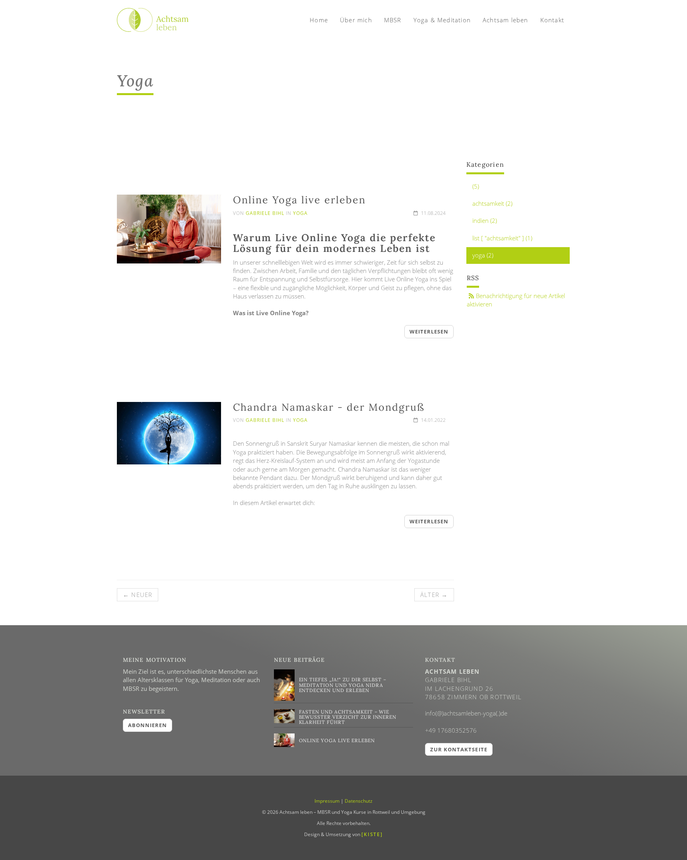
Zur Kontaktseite (458, 749)
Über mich (356, 20)
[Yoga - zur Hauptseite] (152, 16)
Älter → (434, 595)
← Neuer (137, 595)
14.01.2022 (433, 420)
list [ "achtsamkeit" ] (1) (502, 238)
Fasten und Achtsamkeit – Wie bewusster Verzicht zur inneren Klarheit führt (348, 717)
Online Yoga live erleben (299, 199)
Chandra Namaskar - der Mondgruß (329, 407)
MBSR (393, 20)
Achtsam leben (505, 20)
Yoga (300, 213)
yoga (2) (482, 255)
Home (319, 20)
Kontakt (552, 20)
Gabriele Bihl (265, 213)
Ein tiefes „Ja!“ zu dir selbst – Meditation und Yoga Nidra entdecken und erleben (343, 685)
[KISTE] (372, 834)
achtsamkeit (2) (492, 203)
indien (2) (484, 220)
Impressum (327, 801)
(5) (475, 186)
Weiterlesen (428, 331)
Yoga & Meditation (442, 20)
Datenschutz (359, 801)
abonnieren (147, 725)
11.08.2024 (433, 213)
